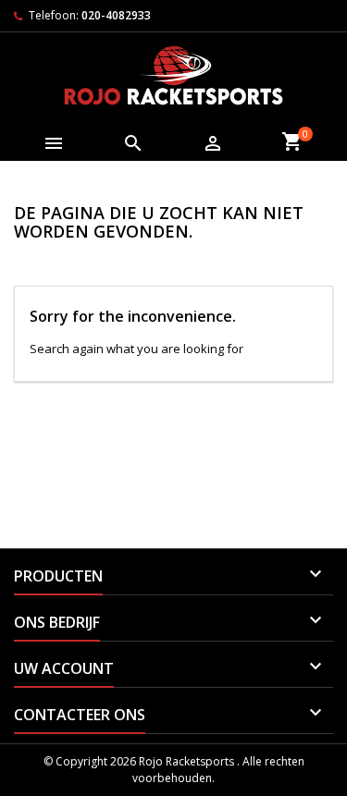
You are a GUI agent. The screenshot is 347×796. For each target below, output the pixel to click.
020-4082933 (116, 15)
